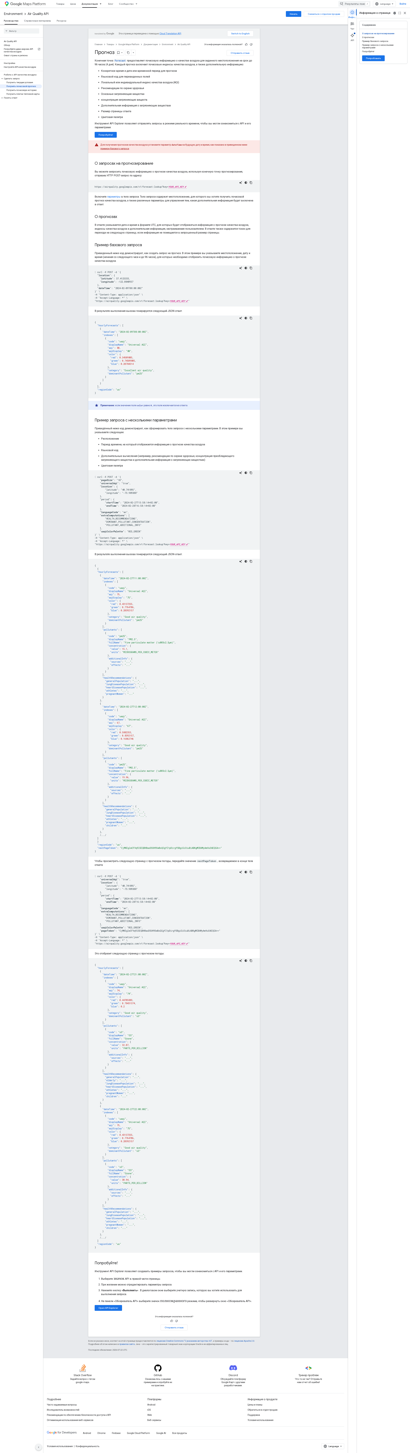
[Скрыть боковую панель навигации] (38, 1447)
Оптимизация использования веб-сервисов (70, 1420)
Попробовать (373, 58)
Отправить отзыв (240, 53)
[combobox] (354, 4)
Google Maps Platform (128, 44)
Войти (403, 4)
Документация (90, 3)
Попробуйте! (105, 134)
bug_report (395, 13)
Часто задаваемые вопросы (62, 1404)
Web (149, 1415)
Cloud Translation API (170, 33)
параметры (114, 196)
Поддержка (254, 1415)
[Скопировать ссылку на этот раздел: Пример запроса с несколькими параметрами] (180, 420)
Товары (60, 3)
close (405, 13)
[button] (21, 79)
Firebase (116, 1433)
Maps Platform (34, 4)
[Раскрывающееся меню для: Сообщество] (137, 4)
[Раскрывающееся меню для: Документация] (101, 4)
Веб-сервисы (154, 1420)
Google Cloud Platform (138, 1433)
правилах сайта (127, 1344)
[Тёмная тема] (245, 182)
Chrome (101, 1433)
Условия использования (260, 1420)
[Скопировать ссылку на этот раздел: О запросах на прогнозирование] (156, 164)
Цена (73, 3)
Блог (110, 3)
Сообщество (126, 3)
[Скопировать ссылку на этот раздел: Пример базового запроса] (145, 245)
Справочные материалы (37, 20)
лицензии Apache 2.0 (244, 1341)
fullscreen (400, 13)
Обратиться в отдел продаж (263, 1410)
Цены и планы (255, 1404)
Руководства (11, 20)
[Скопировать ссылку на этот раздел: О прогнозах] (120, 217)
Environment (13, 14)
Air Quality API (38, 14)
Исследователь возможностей (63, 1410)
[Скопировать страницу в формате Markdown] (128, 52)
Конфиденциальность (87, 1446)
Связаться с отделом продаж (324, 14)
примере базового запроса (114, 148)
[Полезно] (246, 44)
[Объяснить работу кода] (240, 182)
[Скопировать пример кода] (251, 182)
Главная (98, 44)
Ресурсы (61, 20)
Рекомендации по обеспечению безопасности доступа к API (79, 1415)
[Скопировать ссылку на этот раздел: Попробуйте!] (121, 1263)
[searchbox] (21, 31)
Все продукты (179, 1433)
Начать (293, 14)
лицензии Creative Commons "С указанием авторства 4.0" (184, 1341)
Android (151, 1404)
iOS (149, 1410)
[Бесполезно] (251, 44)
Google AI (161, 1433)
